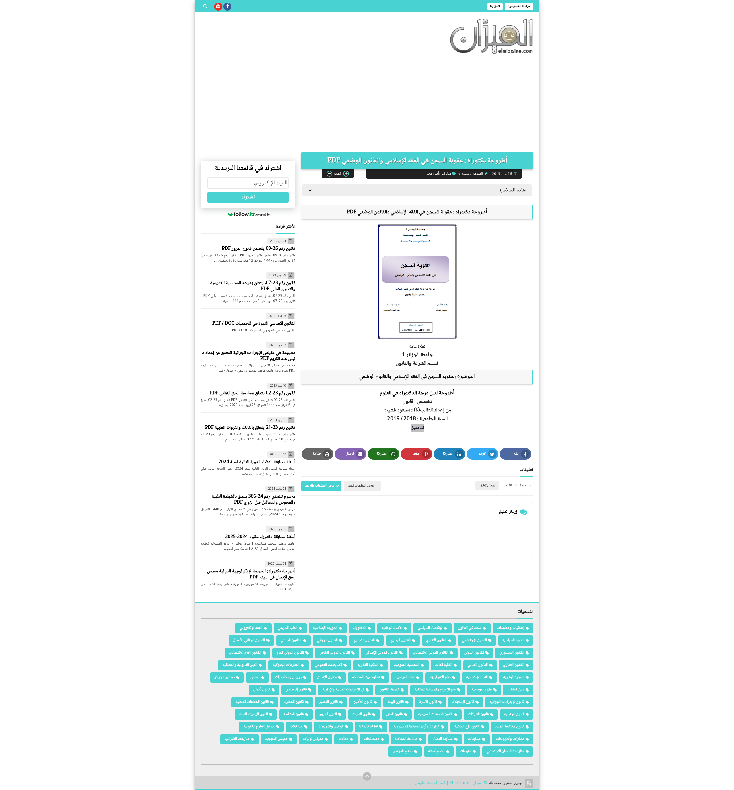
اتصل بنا (495, 6)
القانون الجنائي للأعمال (249, 640)
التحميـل (417, 428)
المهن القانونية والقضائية (239, 665)
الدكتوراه (359, 628)
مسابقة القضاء (443, 739)
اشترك (248, 197)
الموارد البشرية (513, 677)
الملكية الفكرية (368, 665)
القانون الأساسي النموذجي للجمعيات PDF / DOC (253, 323)
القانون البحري (400, 640)
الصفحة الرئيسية (472, 174)
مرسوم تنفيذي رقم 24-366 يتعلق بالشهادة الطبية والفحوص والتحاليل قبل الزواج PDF (253, 499)
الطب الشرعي (287, 628)
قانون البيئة (396, 702)
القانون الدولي (474, 652)
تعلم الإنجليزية (440, 677)
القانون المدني (478, 665)
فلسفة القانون (389, 689)
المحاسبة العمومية (406, 665)
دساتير (254, 677)
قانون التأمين (362, 702)
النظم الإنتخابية (477, 677)
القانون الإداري (436, 640)
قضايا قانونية (368, 726)
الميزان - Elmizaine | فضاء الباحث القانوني (449, 783)
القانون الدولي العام (290, 652)
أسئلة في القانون (469, 628)
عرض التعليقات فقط (361, 486)
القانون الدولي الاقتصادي (430, 652)
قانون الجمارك (294, 702)
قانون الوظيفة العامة (253, 714)
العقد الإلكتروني (250, 628)
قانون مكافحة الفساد (509, 726)
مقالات (343, 739)
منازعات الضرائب (237, 739)
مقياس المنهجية (276, 739)
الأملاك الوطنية (392, 628)
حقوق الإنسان (327, 677)
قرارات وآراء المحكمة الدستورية (416, 726)
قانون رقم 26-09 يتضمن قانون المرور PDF (258, 249)
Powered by (262, 214)
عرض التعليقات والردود (319, 486)
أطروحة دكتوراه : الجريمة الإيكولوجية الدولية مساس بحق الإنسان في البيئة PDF (251, 574)
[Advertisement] (367, 103)
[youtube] (218, 7)
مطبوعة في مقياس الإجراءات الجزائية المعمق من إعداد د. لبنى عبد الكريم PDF (248, 356)
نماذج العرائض (402, 751)
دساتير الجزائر (224, 677)
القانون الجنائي (290, 640)
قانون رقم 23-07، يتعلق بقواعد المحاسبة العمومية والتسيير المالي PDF (252, 286)
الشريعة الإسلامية (325, 628)
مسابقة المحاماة (406, 739)
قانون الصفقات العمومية (435, 714)
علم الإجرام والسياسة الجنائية (435, 689)
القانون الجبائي (327, 640)
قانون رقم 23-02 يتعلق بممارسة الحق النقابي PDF (252, 393)
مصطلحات (371, 739)
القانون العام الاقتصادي (245, 652)
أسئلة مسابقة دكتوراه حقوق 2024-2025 (260, 537)
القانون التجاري (364, 640)
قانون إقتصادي (296, 689)
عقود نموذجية (481, 689)
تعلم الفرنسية (404, 677)
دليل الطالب (515, 689)
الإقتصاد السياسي (430, 628)
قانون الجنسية (514, 714)
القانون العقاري (513, 665)
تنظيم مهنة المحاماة (366, 677)
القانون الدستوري (511, 652)
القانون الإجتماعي (474, 640)
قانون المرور (328, 714)
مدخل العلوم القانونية (258, 726)
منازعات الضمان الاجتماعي (505, 751)
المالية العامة (443, 665)
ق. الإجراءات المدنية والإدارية (343, 689)
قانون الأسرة (428, 702)
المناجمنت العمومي (328, 665)
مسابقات (474, 739)
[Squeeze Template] (529, 783)
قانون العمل (394, 714)
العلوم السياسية (513, 640)
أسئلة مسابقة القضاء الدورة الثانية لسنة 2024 (256, 462)
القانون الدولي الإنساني (381, 652)
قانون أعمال (261, 689)
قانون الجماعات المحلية (252, 702)
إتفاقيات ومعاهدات (510, 628)
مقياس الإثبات (313, 739)
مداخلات (296, 726)
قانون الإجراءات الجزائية (506, 702)
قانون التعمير (328, 702)
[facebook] (227, 7)
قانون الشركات (478, 714)
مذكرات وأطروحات (439, 174)
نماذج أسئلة (436, 751)
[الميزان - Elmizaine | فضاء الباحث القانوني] (491, 36)
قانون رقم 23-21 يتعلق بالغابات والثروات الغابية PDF (250, 428)
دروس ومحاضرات (288, 677)
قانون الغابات (361, 714)
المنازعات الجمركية (286, 665)
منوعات (465, 751)
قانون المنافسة (293, 714)
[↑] (367, 776)
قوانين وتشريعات (330, 726)
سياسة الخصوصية (519, 6)
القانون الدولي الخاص (334, 652)
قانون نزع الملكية (467, 726)
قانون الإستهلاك (463, 702)
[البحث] (205, 6)
